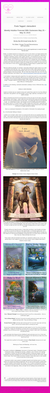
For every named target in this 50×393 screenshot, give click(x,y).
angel (10, 378)
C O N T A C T (21, 21)
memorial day (43, 379)
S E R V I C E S (10, 17)
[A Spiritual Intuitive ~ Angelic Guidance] (8, 13)
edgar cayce (31, 379)
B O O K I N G (40, 17)
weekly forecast (43, 381)
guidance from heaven (42, 379)
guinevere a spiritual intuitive (14, 379)
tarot (32, 380)
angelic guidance (22, 378)
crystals (21, 379)
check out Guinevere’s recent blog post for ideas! (34, 73)
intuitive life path (26, 379)
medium (38, 379)
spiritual (29, 380)
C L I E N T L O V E (30, 17)
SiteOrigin (26, 390)
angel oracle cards (14, 378)
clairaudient (13, 379)
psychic (9, 380)
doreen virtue (26, 379)
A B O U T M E (20, 17)
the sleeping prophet (37, 380)
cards (42, 378)
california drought (37, 378)
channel (8, 379)
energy (36, 379)
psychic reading (14, 380)
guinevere (6, 379)
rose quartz (23, 380)
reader (19, 380)
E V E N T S (29, 21)
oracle (6, 380)
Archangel (27, 378)
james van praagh (33, 379)
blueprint (31, 378)
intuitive (21, 379)
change (44, 378)
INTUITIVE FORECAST (33, 34)
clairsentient (17, 379)
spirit (26, 380)
